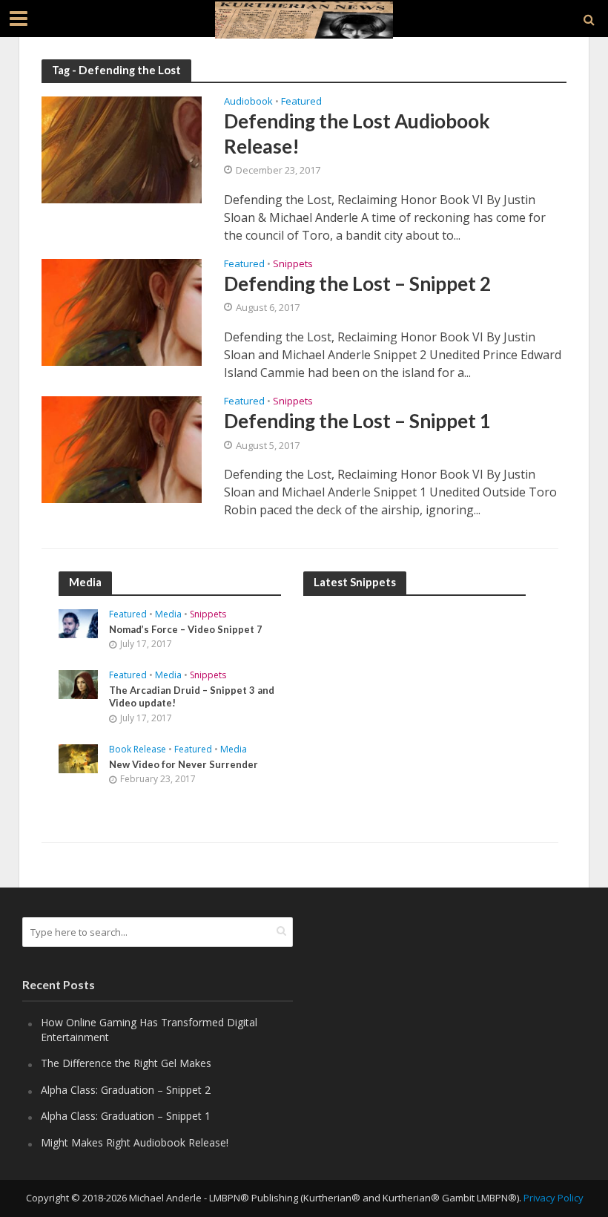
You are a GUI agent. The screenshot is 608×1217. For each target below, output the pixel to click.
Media (168, 614)
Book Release (137, 749)
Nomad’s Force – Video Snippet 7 (185, 629)
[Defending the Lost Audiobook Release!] (122, 149)
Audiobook (248, 102)
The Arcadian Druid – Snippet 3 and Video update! (191, 696)
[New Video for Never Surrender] (78, 757)
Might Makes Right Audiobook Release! (134, 1142)
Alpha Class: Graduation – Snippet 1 (126, 1116)
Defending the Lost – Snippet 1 (357, 421)
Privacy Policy (553, 1197)
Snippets (293, 264)
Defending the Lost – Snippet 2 (357, 283)
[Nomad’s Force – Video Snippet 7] (78, 622)
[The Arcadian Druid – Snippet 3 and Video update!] (78, 683)
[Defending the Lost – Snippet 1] (122, 448)
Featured (301, 102)
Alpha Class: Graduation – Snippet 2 (126, 1090)
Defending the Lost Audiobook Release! (357, 133)
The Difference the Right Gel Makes (126, 1063)
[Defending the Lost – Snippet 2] (122, 311)
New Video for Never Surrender (183, 764)
